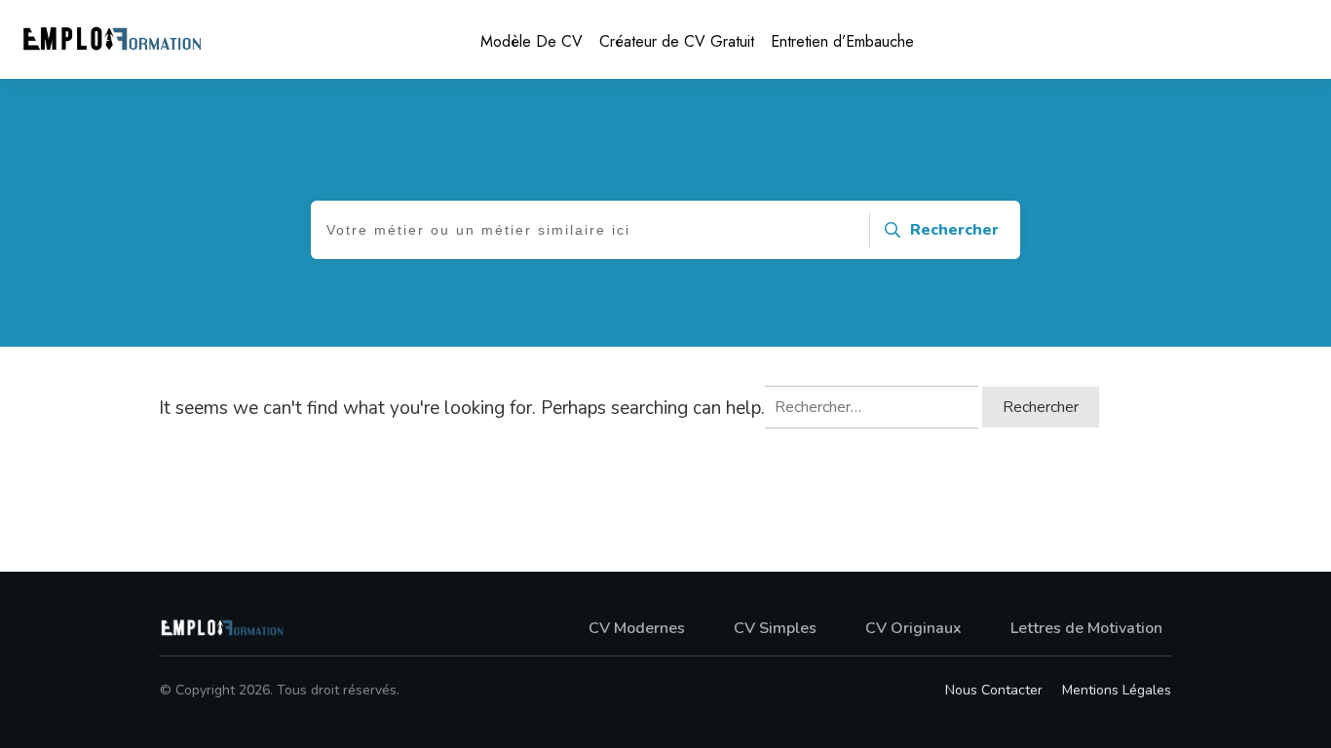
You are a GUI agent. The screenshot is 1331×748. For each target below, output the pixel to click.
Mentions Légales (1116, 690)
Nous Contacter (994, 690)
